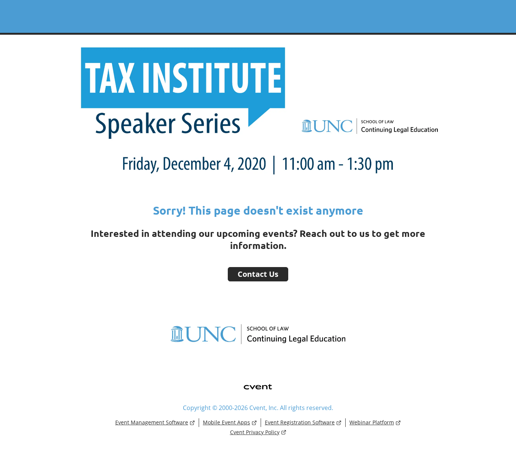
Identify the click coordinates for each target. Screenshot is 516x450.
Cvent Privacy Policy (255, 432)
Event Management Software (151, 422)
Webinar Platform (371, 422)
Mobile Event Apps (226, 422)
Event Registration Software (300, 422)
